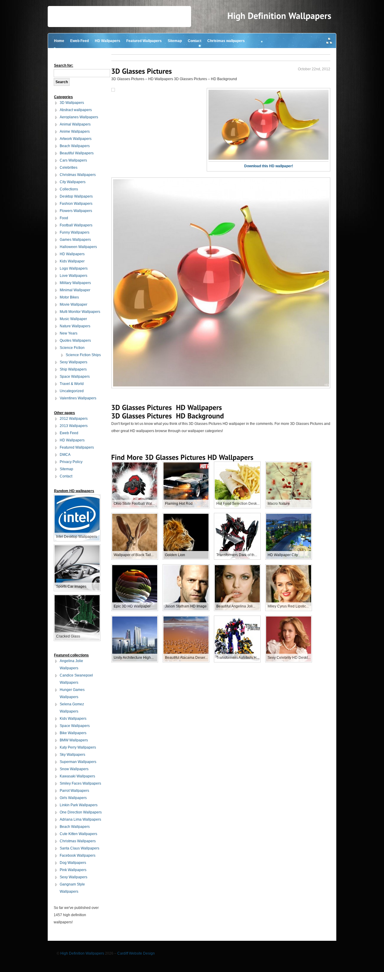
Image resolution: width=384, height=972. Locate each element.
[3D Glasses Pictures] (141, 71)
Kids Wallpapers (73, 718)
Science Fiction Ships (83, 355)
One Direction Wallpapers (81, 812)
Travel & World (72, 384)
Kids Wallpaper (72, 261)
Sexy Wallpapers (73, 362)
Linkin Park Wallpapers (79, 805)
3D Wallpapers (72, 103)
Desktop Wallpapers (76, 196)
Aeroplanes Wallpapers (79, 117)
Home (59, 41)
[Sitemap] (329, 41)
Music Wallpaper (73, 319)
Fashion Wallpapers (76, 203)
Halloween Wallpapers (78, 247)
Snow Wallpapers (74, 769)
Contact (194, 41)
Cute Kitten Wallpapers (78, 834)
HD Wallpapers (107, 41)
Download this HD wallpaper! (268, 166)
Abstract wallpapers (76, 110)
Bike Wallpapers (73, 733)
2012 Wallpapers (74, 418)
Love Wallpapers (73, 276)
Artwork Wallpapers (76, 139)
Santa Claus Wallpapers (79, 848)
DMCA (65, 455)
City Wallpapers (73, 182)
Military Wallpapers (75, 283)
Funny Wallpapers (74, 232)
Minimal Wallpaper (75, 290)
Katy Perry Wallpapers (78, 747)
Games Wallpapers (75, 240)
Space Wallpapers (75, 376)
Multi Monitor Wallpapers (80, 312)
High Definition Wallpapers (82, 953)
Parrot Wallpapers (74, 791)
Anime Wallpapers (75, 131)
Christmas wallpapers (226, 41)
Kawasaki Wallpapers (77, 776)
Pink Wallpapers (73, 870)
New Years (68, 333)
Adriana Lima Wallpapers (80, 819)
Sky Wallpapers (72, 754)
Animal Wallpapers (75, 124)
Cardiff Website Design (136, 953)
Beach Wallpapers (75, 146)
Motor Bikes (69, 297)
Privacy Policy (71, 462)
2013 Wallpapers (74, 426)
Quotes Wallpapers (75, 340)
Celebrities (68, 167)
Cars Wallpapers (73, 160)
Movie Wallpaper (73, 304)
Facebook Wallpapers (77, 855)
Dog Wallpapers (73, 863)
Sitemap (175, 41)
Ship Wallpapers (73, 369)
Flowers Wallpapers (76, 211)
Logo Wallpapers (74, 268)
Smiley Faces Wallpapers (80, 783)
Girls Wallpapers (73, 798)
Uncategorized (72, 391)
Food (64, 218)
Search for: (63, 65)
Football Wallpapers (76, 225)
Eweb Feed (79, 41)
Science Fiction (72, 348)
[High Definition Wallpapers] (279, 16)
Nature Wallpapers (75, 326)
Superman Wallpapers (78, 762)
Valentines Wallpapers (78, 398)
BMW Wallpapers (74, 740)
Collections (69, 189)
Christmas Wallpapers (78, 175)
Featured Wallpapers (144, 41)
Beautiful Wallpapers (77, 153)
